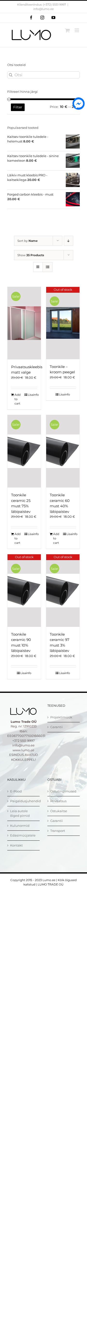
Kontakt (16, 845)
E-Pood (16, 791)
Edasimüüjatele (23, 835)
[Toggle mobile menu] (77, 30)
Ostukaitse (58, 811)
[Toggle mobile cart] (67, 30)
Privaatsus (58, 801)
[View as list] (47, 267)
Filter (17, 107)
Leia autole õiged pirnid (20, 813)
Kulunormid (19, 826)
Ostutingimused (63, 791)
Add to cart (17, 399)
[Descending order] (68, 241)
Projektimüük (61, 717)
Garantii (56, 727)
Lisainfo (32, 394)
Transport (57, 831)
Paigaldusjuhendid (23, 801)
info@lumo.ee (43, 9)
